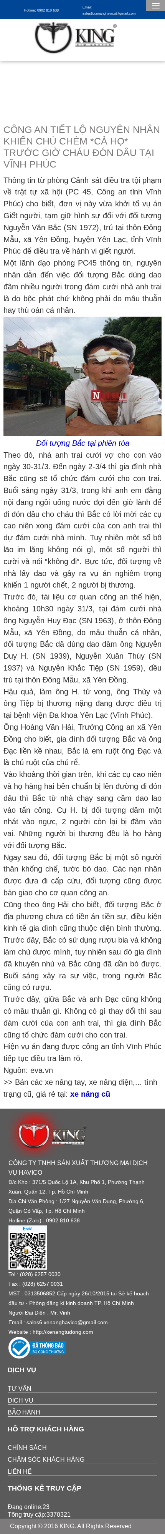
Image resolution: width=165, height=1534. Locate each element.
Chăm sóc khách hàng (46, 1459)
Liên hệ (20, 1471)
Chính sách (27, 1447)
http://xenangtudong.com (63, 1332)
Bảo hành (24, 1412)
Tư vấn (19, 1388)
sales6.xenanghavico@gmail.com (67, 1322)
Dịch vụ (20, 1400)
